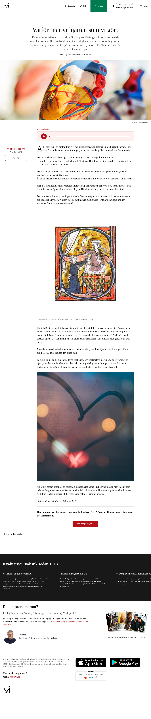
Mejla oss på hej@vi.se (85, 524)
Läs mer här (141, 637)
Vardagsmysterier (74, 55)
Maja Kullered (16, 149)
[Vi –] (6, 6)
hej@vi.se (15, 676)
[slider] (49, 136)
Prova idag (99, 6)
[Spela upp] (44, 136)
